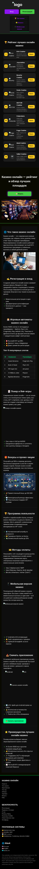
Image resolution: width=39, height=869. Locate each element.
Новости (4, 784)
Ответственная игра (8, 818)
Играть (31, 54)
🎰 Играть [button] (19, 194)
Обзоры (4, 792)
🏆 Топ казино (19, 18)
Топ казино (5, 786)
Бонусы (4, 796)
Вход (11, 12)
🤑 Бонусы (19, 23)
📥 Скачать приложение (15, 721)
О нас (3, 812)
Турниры (4, 794)
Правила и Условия (8, 810)
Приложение (6, 788)
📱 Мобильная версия (19, 28)
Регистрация (27, 12)
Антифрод (5, 820)
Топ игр (4, 790)
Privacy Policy (6, 814)
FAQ (3, 798)
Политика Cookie (7, 816)
